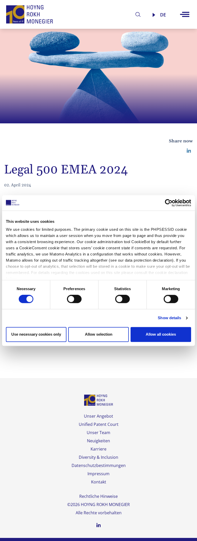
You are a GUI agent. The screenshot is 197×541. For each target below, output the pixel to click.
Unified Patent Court (99, 424)
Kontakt (98, 482)
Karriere (98, 449)
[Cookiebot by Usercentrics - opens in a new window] (168, 203)
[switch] (74, 299)
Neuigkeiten (98, 441)
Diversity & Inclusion (98, 457)
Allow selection (98, 334)
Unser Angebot (98, 416)
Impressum (98, 473)
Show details (169, 318)
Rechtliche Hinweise (98, 496)
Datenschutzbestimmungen (99, 465)
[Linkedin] (189, 150)
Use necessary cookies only (36, 334)
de (163, 15)
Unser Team (98, 432)
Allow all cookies (161, 334)
